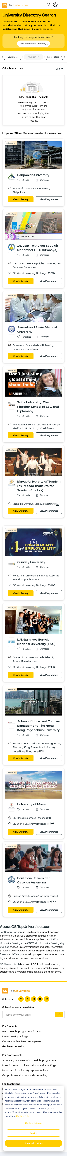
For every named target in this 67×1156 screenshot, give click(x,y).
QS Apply (18, 954)
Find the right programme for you (21, 1031)
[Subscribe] (59, 1014)
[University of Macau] (11, 806)
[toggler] (62, 4)
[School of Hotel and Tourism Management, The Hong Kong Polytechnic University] (11, 723)
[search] (48, 5)
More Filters (53, 56)
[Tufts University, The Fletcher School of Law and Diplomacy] (11, 403)
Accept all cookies (34, 1143)
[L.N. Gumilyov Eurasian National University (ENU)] (11, 641)
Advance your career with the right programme (29, 1060)
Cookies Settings (33, 1123)
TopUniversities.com (11, 932)
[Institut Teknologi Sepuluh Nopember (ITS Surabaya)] (11, 247)
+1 (57, 504)
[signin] (55, 4)
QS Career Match (10, 964)
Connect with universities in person (22, 1041)
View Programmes (49, 199)
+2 (40, 349)
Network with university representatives (25, 1070)
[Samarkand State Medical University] (11, 328)
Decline (33, 1133)
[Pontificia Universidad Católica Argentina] (11, 879)
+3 (56, 896)
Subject (32, 56)
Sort (58, 68)
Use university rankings (15, 1036)
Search (11, 56)
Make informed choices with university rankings (29, 1065)
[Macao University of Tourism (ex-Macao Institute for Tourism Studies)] (11, 483)
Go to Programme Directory (32, 43)
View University (20, 199)
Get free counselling (13, 1046)
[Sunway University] (11, 563)
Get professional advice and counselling (24, 1075)
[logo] (15, 4)
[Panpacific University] (11, 176)
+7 (35, 661)
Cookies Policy (23, 1116)
